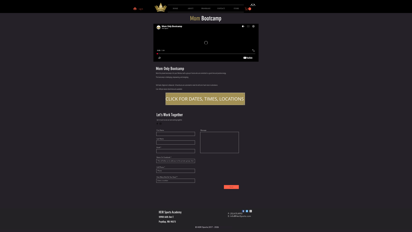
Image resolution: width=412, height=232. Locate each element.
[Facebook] (157, 123)
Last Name (160, 139)
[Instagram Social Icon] (251, 211)
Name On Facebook (163, 157)
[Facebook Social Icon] (243, 211)
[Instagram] (160, 123)
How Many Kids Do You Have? (166, 177)
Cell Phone (160, 167)
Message (203, 130)
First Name (160, 130)
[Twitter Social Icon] (247, 211)
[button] (205, 8)
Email (158, 147)
